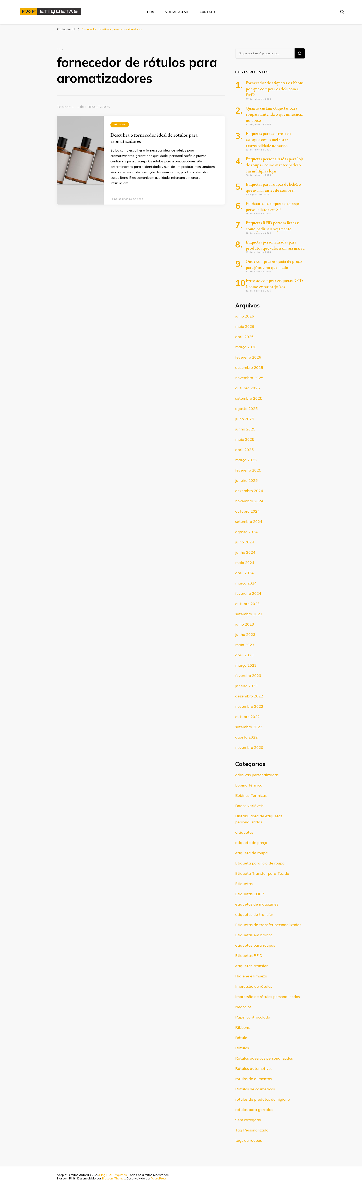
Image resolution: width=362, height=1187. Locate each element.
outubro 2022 (247, 716)
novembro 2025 (249, 377)
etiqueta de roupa (251, 852)
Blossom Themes (113, 1178)
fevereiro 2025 (248, 470)
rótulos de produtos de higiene (262, 1099)
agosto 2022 (246, 737)
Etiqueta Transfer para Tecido (262, 873)
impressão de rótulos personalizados (267, 996)
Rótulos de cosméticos (255, 1089)
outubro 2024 (247, 511)
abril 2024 (244, 572)
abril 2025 (244, 449)
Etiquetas (244, 883)
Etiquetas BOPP (249, 894)
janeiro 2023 (246, 685)
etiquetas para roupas (255, 945)
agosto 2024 (246, 531)
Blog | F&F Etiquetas (113, 1175)
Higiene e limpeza (251, 976)
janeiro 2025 (246, 480)
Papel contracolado (252, 1017)
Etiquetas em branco (254, 935)
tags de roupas (248, 1140)
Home (151, 12)
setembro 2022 (248, 726)
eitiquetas (244, 832)
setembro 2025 (248, 398)
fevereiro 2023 (248, 675)
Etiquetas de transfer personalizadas (268, 924)
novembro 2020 (249, 747)
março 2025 (246, 459)
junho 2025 (245, 429)
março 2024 (246, 583)
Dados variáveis (249, 805)
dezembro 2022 (249, 696)
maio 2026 (244, 326)
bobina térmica (248, 785)
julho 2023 (244, 624)
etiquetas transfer (251, 965)
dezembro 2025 (249, 367)
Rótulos (120, 124)
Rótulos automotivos (253, 1068)
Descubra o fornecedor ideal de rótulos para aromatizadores (154, 138)
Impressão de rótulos (253, 986)
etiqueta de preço (251, 842)
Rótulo (241, 1037)
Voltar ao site (177, 12)
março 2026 (246, 347)
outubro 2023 (247, 603)
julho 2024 (244, 542)
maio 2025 (244, 439)
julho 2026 (244, 316)
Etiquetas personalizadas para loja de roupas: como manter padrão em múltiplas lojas (275, 165)
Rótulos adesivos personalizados (264, 1058)
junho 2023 (245, 634)
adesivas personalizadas (257, 774)
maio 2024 (244, 562)
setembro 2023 (248, 614)
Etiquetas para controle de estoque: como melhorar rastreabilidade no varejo (268, 139)
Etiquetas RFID (248, 955)
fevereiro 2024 (248, 593)
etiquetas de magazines (256, 904)
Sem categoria (248, 1119)
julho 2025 (244, 418)
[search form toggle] (342, 12)
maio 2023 (244, 644)
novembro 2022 (249, 706)
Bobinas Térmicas (251, 795)
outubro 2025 (247, 388)
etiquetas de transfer (254, 914)
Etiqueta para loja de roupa (260, 863)
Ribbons (242, 1027)
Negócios (243, 1006)
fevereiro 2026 (248, 357)
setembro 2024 (248, 521)
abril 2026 (244, 336)
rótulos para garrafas (254, 1109)
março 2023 (246, 665)
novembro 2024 (249, 501)
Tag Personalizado (251, 1130)
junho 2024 (245, 552)
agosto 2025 (246, 408)
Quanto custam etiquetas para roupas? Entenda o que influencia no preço (274, 114)
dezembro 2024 (249, 490)
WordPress (159, 1178)
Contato (207, 12)
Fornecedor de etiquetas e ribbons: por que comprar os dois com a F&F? (275, 89)
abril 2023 (244, 655)
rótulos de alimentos (253, 1078)
